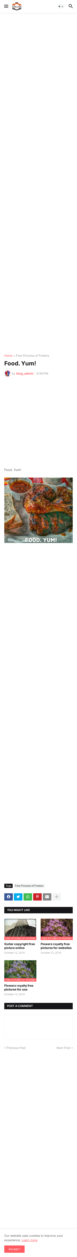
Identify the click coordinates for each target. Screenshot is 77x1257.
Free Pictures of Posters (32, 355)
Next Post (63, 1048)
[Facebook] (8, 897)
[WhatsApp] (28, 897)
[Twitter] (18, 897)
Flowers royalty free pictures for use (18, 987)
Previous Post (16, 1048)
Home (8, 355)
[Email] (47, 897)
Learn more (29, 1240)
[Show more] (56, 897)
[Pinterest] (37, 897)
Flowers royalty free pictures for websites (56, 946)
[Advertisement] (38, 183)
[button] (6, 6)
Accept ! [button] (14, 1249)
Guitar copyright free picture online (19, 946)
